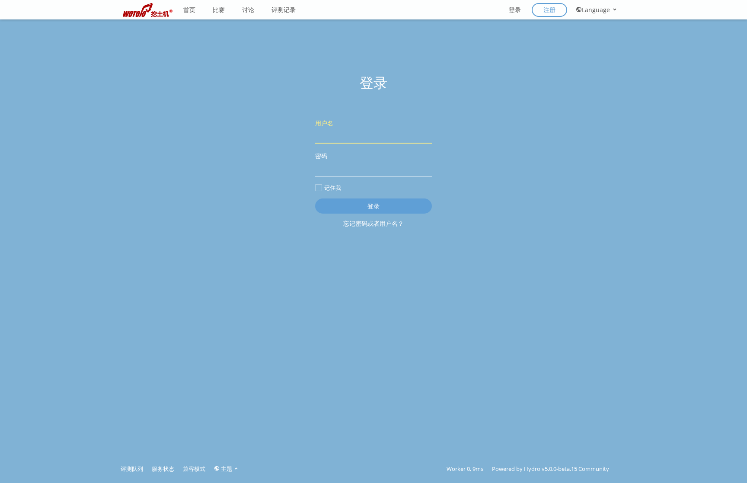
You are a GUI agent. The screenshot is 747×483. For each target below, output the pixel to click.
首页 (189, 10)
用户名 (324, 123)
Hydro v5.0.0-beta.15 (550, 469)
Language (597, 10)
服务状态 (163, 469)
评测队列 (132, 469)
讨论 (248, 10)
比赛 (219, 10)
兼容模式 (194, 469)
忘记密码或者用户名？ (373, 223)
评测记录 (283, 10)
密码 (321, 156)
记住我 (332, 188)
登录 (515, 10)
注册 (549, 10)
